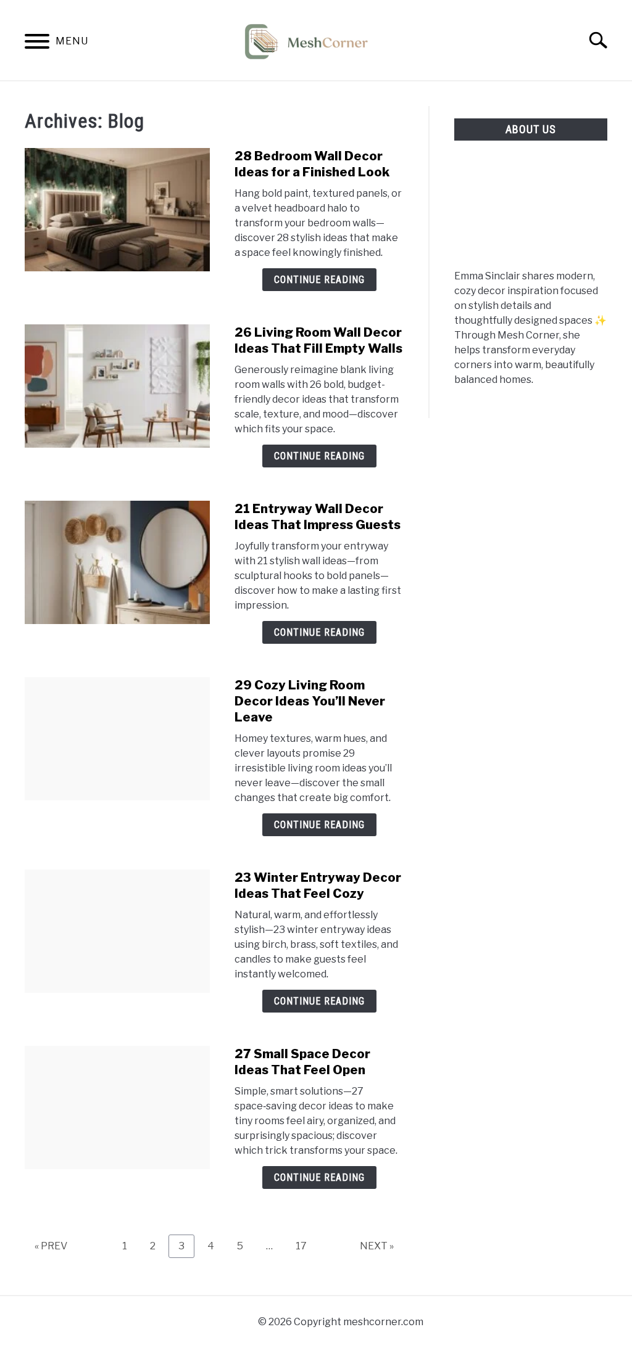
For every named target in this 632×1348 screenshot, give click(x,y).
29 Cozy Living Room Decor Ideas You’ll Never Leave (310, 701)
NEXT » (377, 1246)
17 (306, 1245)
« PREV (51, 1246)
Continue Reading (319, 280)
